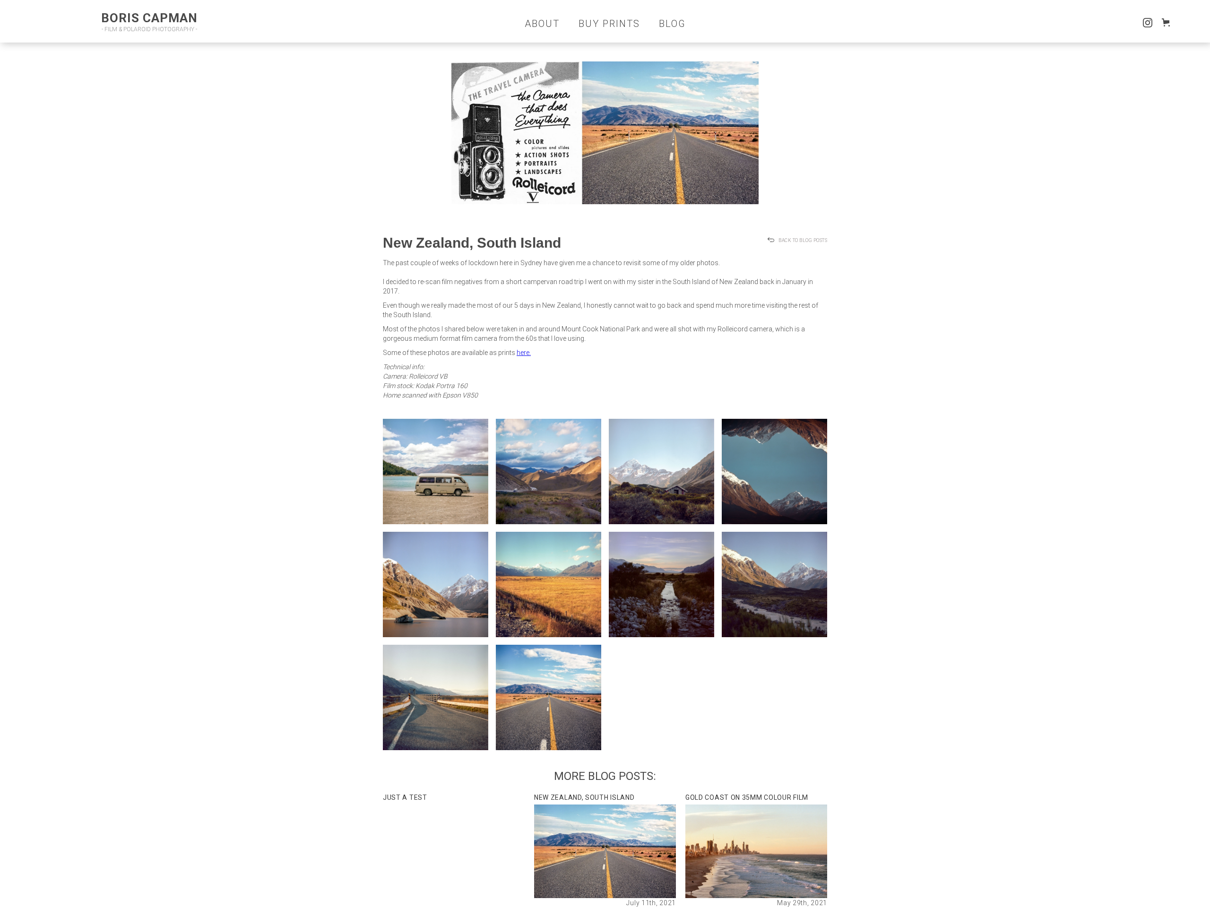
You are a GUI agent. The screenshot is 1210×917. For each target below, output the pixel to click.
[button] (1168, 22)
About (542, 23)
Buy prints (609, 23)
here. (524, 352)
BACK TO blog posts (802, 240)
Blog (672, 23)
